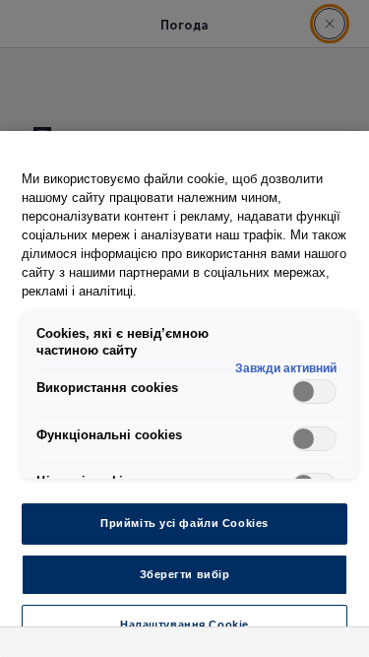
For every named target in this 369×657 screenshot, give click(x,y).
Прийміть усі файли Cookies (184, 523)
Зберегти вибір (185, 574)
